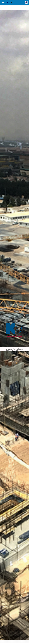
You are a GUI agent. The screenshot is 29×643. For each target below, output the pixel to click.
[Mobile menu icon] (3, 2)
